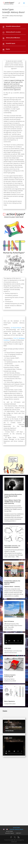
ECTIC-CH (14, 842)
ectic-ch (12, 840)
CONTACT (18, 833)
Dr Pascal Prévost (16, 328)
